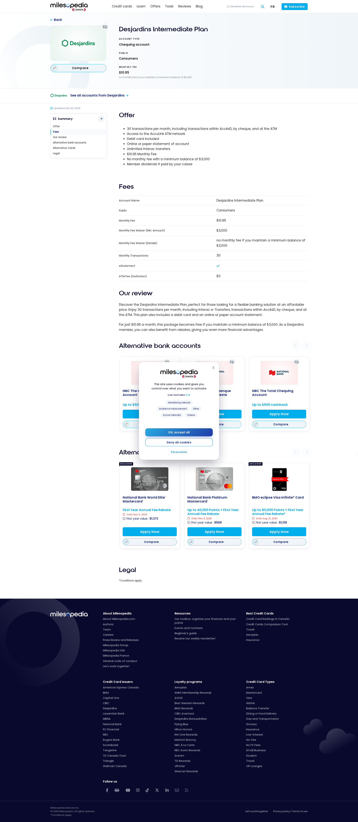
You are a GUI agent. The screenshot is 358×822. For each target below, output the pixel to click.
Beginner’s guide (186, 633)
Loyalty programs (188, 682)
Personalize (179, 452)
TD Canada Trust (114, 756)
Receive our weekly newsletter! (195, 638)
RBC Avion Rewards (187, 750)
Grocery (251, 724)
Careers (108, 635)
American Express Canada (121, 687)
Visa (249, 698)
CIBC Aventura (184, 713)
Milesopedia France (116, 655)
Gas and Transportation (262, 719)
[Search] (262, 6)
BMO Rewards (184, 708)
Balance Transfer (257, 708)
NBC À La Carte (185, 745)
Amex (250, 687)
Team (107, 629)
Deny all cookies (179, 442)
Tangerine (110, 750)
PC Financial (111, 729)
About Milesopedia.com (119, 619)
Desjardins (110, 708)
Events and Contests (189, 628)
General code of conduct (120, 661)
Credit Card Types (260, 682)
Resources (183, 613)
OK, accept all (179, 432)
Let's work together (256, 811)
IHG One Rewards (186, 734)
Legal (56, 153)
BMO (106, 693)
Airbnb (250, 703)
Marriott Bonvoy (185, 740)
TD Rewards (182, 761)
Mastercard (254, 693)
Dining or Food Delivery (261, 713)
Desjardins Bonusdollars (191, 719)
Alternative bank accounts (69, 142)
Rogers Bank (111, 740)
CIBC (106, 703)
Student (251, 756)
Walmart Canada (115, 766)
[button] (295, 345)
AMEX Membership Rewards (193, 693)
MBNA (107, 719)
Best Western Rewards (190, 703)
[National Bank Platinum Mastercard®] (214, 479)
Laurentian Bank (113, 713)
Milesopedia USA (114, 650)
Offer (56, 126)
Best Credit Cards (260, 613)
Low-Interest (254, 734)
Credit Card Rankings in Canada (267, 619)
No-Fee (251, 740)
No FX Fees (253, 745)
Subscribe (297, 7)
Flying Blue (181, 724)
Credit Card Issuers (118, 682)
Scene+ (179, 756)
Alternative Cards (64, 148)
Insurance (252, 640)
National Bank (112, 724)
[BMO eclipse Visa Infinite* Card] (279, 479)
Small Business (256, 750)
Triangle (108, 761)
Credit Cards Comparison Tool (267, 624)
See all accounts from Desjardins (97, 95)
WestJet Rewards (186, 771)
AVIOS (179, 698)
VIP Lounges (254, 766)
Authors (108, 624)
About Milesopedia (117, 613)
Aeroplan (252, 635)
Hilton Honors (183, 729)
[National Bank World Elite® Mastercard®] (149, 479)
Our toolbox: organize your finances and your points (205, 621)
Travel (250, 629)
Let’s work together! (116, 666)
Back (58, 20)
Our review (60, 137)
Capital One (111, 698)
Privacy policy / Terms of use (290, 811)
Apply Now (279, 414)
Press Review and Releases (121, 640)
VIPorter (180, 766)
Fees (56, 132)
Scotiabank (110, 745)
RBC (105, 734)
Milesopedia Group (115, 645)
